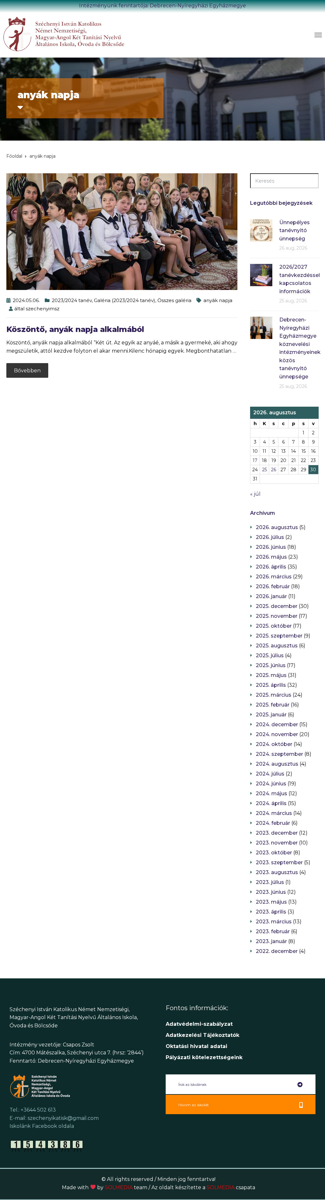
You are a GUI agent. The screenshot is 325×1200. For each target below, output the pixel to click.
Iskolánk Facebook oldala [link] (42, 1126)
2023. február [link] (273, 931)
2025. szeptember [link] (279, 636)
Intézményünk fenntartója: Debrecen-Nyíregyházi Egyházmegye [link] (162, 6)
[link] (82, 34)
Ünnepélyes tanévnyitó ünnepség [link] (294, 230)
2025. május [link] (271, 675)
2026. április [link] (271, 567)
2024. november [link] (277, 734)
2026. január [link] (271, 596)
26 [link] (273, 469)
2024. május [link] (271, 793)
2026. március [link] (274, 577)
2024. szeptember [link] (279, 754)
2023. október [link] (274, 853)
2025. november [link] (276, 616)
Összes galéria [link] (174, 300)
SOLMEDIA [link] (126, 1187)
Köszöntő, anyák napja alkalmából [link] (75, 329)
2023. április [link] (271, 912)
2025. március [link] (273, 695)
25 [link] (264, 469)
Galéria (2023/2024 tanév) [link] (124, 300)
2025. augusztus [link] (277, 646)
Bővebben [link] (27, 371)
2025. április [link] (271, 685)
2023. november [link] (277, 843)
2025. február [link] (272, 705)
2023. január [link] (271, 941)
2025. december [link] (276, 606)
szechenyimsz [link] (42, 309)
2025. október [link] (274, 626)
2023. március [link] (274, 922)
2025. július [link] (270, 655)
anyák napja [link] (217, 300)
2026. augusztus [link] (277, 527)
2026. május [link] (271, 557)
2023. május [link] (271, 902)
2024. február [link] (273, 823)
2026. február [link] (273, 586)
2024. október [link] (274, 744)
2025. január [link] (271, 715)
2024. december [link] (277, 724)
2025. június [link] (271, 665)
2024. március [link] (274, 813)
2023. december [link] (277, 833)
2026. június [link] (271, 547)
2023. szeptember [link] (279, 862)
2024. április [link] (271, 803)
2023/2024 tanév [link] (72, 300)
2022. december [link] (277, 951)
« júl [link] (255, 494)
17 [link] (255, 460)
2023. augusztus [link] (277, 872)
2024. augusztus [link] (277, 764)
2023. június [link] (271, 892)
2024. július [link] (270, 774)
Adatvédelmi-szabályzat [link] (200, 1024)
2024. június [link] (271, 784)
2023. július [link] (270, 882)
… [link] (234, 351)
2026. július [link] (270, 537)
